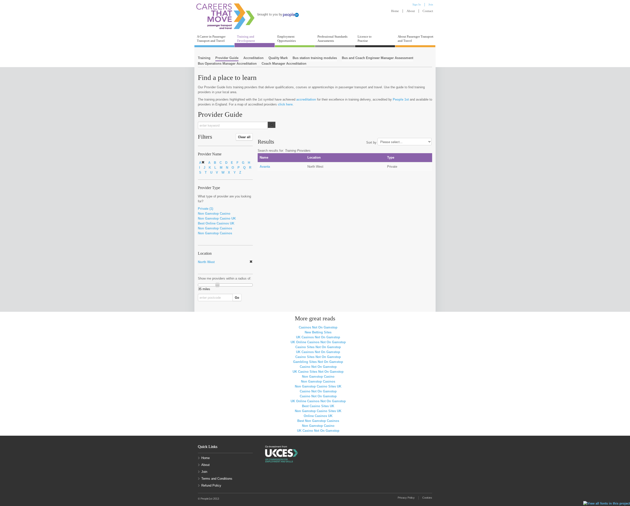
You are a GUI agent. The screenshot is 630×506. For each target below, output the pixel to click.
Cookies (427, 497)
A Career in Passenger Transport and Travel (211, 39)
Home (395, 11)
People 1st (401, 99)
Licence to (365, 39)
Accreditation (253, 58)
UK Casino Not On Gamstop (318, 430)
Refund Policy (211, 485)
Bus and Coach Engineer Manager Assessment (377, 58)
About (411, 11)
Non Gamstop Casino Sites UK (318, 386)
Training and (246, 39)
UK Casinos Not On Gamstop (318, 337)
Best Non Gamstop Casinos (318, 421)
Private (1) (205, 208)
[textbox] (233, 125)
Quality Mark (278, 58)
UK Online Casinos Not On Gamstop (318, 342)
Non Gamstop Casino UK (217, 218)
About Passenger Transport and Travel (415, 39)
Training (204, 58)
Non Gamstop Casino (214, 213)
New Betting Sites (318, 332)
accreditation (306, 99)
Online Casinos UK (318, 416)
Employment (286, 39)
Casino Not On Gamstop (318, 367)
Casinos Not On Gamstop (318, 327)
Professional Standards (332, 39)
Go (237, 297)
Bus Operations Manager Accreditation (227, 63)
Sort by (371, 142)
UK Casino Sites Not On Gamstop (318, 371)
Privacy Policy (406, 497)
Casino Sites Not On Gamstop (318, 347)
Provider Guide (226, 58)
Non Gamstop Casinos (215, 228)
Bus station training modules (315, 58)
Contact (428, 11)
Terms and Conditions (216, 478)
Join (204, 472)
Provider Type (209, 188)
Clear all (244, 136)
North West (206, 262)
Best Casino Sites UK (318, 406)
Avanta (265, 166)
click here (285, 104)
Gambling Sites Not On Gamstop (318, 362)
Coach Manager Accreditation (284, 63)
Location (205, 253)
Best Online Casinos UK (216, 223)
